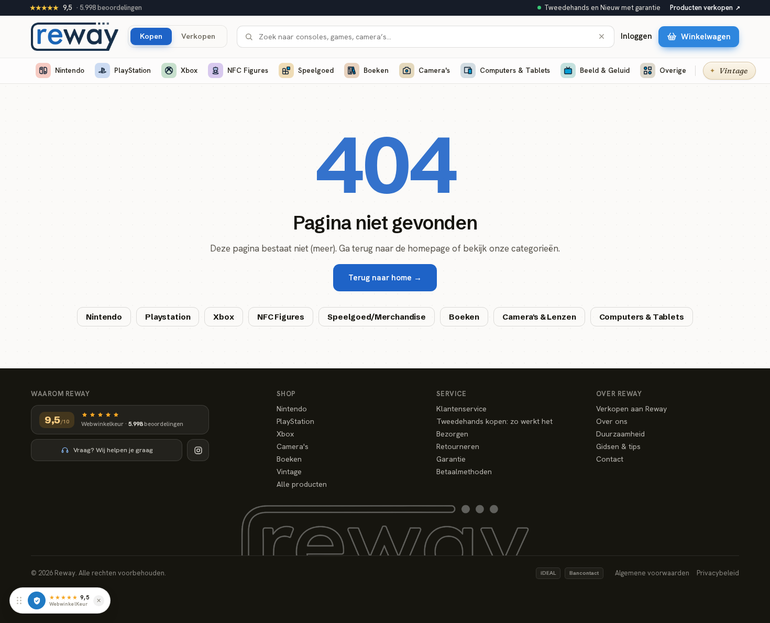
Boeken (376, 70)
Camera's (434, 70)
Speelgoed (316, 70)
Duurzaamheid (620, 434)
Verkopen (198, 36)
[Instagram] (198, 450)
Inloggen (636, 36)
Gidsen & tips (618, 446)
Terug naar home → (385, 277)
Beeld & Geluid (605, 70)
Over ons (612, 421)
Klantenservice (461, 408)
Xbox (189, 70)
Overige (672, 70)
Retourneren (457, 446)
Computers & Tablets (515, 70)
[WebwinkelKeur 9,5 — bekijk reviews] (37, 600)
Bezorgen (452, 434)
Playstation (167, 317)
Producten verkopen (705, 7)
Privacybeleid (718, 573)
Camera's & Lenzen (539, 317)
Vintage (289, 471)
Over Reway (619, 393)
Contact (609, 459)
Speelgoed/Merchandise (376, 317)
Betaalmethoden (464, 471)
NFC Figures (247, 70)
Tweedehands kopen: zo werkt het (494, 421)
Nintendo (69, 70)
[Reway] (74, 37)
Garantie (451, 459)
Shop (286, 393)
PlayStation (132, 70)
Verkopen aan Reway (631, 408)
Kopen (151, 36)
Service (451, 393)
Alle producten (302, 484)
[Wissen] (602, 36)
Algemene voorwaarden (652, 573)
